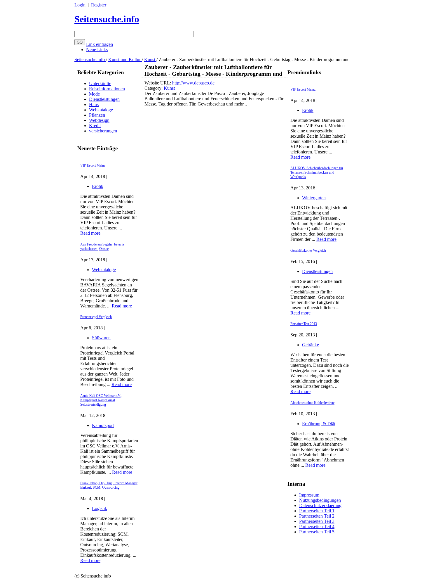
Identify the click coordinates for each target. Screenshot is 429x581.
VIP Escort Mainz (92, 165)
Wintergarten (314, 197)
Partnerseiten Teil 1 (316, 510)
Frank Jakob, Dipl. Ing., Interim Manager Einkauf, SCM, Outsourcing (108, 485)
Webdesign (99, 120)
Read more (90, 233)
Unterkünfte (100, 83)
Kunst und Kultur (125, 59)
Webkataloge (101, 109)
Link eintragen (99, 44)
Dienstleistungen (104, 99)
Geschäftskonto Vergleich (308, 250)
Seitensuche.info (106, 19)
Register (98, 4)
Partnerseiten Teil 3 (316, 521)
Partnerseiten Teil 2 (316, 515)
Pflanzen (97, 115)
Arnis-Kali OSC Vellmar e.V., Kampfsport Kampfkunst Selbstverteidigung (101, 400)
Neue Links (97, 49)
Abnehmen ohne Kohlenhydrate (312, 403)
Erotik (97, 186)
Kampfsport (103, 425)
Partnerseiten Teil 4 (316, 526)
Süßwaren (101, 337)
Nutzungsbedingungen (320, 500)
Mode (94, 93)
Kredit (95, 125)
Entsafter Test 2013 (303, 324)
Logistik (99, 508)
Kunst (150, 59)
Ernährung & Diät (318, 423)
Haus (94, 104)
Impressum (309, 494)
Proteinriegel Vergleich (96, 317)
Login (80, 4)
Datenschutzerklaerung (320, 505)
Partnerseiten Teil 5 (316, 531)
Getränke (310, 344)
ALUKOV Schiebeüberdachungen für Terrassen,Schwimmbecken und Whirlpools (316, 172)
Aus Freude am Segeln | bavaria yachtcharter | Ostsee (102, 246)
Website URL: (158, 82)
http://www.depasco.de (193, 82)
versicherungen (103, 130)
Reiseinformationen (107, 88)
